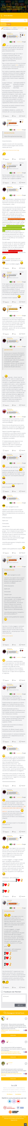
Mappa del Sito (14, 1120)
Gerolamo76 (10, 34)
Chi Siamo (9, 1094)
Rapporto (7, 116)
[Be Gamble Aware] (20, 1107)
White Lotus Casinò (7, 636)
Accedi (10, 27)
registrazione (20, 27)
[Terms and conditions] (9, 1107)
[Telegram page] (9, 1101)
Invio (21, 1005)
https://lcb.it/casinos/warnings (10, 150)
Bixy (8, 1017)
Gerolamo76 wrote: (9, 133)
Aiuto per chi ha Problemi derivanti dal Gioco (14, 1118)
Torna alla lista (8, 15)
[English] (14, 42)
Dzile (8, 1041)
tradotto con (19, 41)
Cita (15, 116)
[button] (25, 1030)
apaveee (9, 306)
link (17, 65)
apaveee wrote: (8, 349)
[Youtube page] (18, 1101)
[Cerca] (25, 20)
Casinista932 (10, 410)
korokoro (9, 121)
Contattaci (18, 1094)
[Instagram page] (14, 1101)
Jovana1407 (10, 1062)
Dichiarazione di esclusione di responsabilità (12, 1116)
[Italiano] (10, 42)
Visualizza (13, 1035)
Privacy (24, 1116)
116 (25, 1041)
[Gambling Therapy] (13, 1111)
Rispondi (23, 115)
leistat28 (9, 164)
